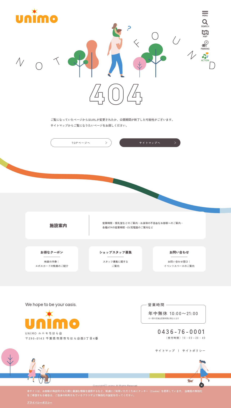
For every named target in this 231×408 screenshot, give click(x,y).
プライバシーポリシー (39, 402)
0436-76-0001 (182, 331)
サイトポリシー (194, 350)
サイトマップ (165, 350)
